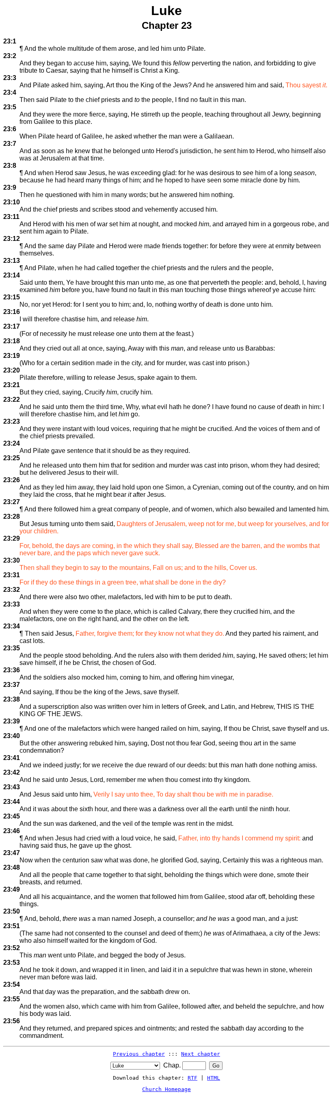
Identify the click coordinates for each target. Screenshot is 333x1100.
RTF (192, 1078)
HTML (213, 1078)
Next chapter (200, 1054)
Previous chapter (139, 1054)
